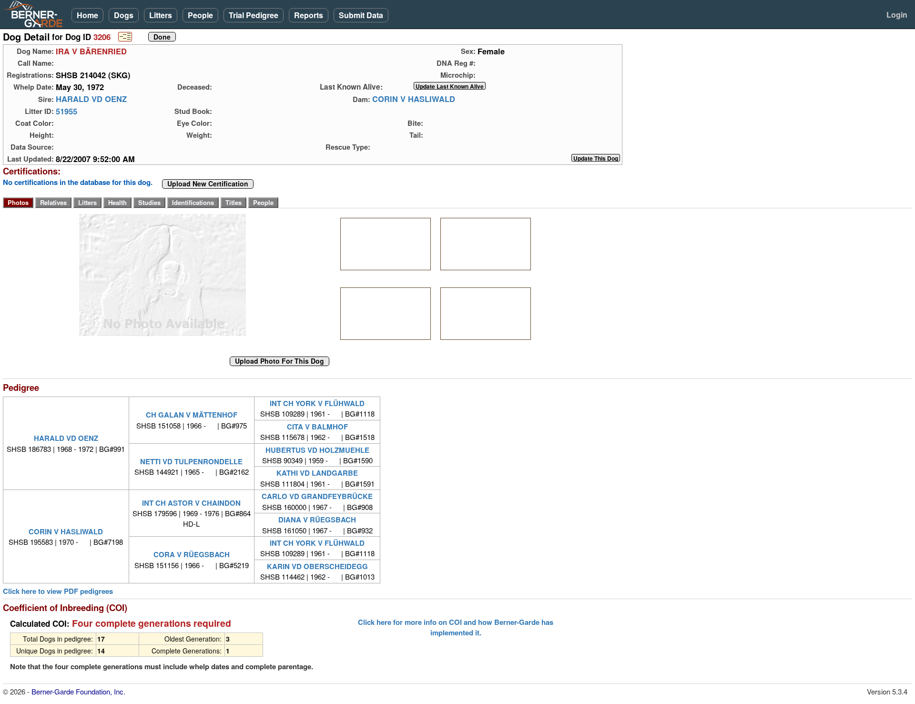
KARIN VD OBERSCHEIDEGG (317, 566)
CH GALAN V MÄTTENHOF (191, 414)
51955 (66, 111)
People (200, 15)
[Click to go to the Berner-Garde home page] (35, 13)
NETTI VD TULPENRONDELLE (191, 461)
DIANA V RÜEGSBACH (317, 519)
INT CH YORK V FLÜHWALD (317, 403)
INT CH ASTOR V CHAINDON (191, 503)
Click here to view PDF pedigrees (58, 591)
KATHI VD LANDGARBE (317, 473)
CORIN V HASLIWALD (413, 99)
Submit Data (361, 15)
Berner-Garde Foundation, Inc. (78, 691)
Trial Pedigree (253, 15)
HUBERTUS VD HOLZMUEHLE (317, 450)
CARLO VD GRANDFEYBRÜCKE (317, 496)
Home (87, 15)
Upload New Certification (207, 184)
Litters (160, 15)
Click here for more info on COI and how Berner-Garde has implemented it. (455, 627)
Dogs (123, 15)
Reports (308, 15)
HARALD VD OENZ (91, 99)
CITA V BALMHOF (317, 426)
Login (896, 14)
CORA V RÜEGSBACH (191, 554)
